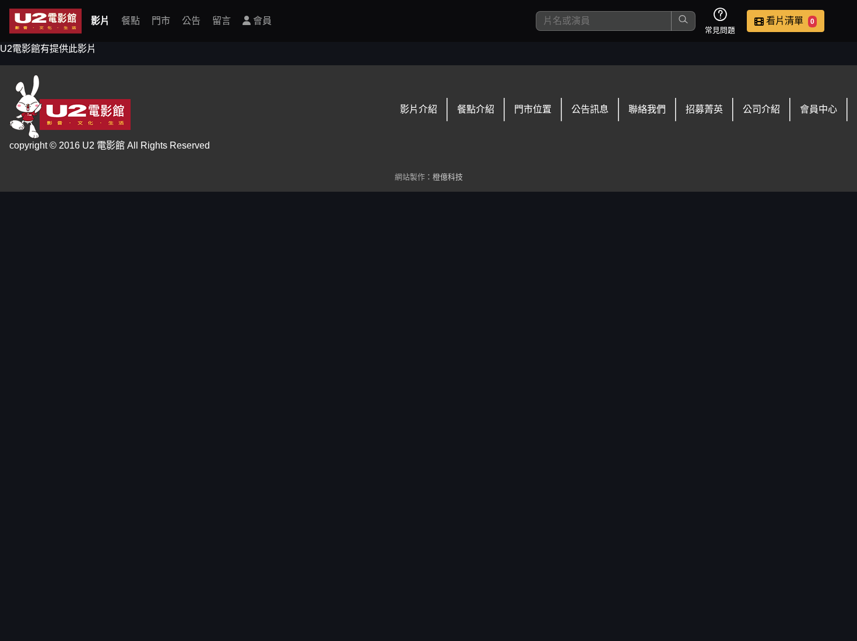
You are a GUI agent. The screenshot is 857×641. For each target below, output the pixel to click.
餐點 (130, 21)
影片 (100, 21)
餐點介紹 (475, 109)
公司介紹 (761, 109)
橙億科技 (448, 176)
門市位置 (533, 109)
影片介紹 (418, 109)
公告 (191, 21)
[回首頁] (45, 21)
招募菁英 (704, 109)
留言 (221, 21)
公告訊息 (590, 109)
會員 (261, 21)
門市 (161, 21)
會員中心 (818, 109)
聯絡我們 (647, 109)
